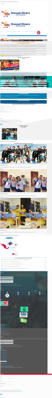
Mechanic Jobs (3, 358)
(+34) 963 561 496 (4, 330)
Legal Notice (11, 365)
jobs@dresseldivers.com (5, 362)
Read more (1, 168)
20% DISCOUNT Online (3, 365)
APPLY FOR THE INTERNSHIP (4, 70)
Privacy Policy (19, 120)
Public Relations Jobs (4, 357)
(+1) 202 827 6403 (4, 328)
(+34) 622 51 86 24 (5, 331)
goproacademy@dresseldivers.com (6, 363)
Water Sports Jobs (4, 359)
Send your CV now (4, 269)
